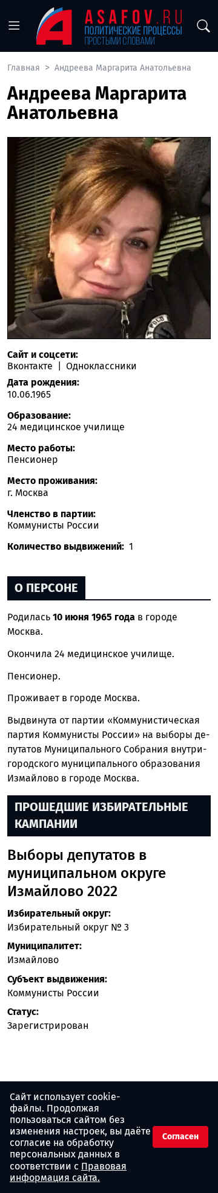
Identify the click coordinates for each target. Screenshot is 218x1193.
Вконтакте (31, 366)
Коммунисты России (53, 993)
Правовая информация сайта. (68, 1171)
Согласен (180, 1136)
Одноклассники (100, 366)
